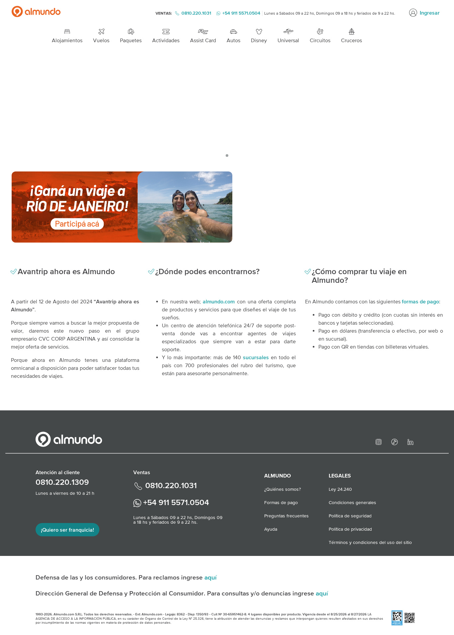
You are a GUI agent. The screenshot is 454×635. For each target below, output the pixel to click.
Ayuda (270, 529)
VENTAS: (164, 13)
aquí (210, 577)
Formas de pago (281, 502)
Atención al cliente (58, 472)
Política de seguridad (350, 515)
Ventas (141, 472)
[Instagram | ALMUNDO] (379, 441)
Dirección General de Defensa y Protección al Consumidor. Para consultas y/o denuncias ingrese (176, 593)
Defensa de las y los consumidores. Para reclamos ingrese (120, 577)
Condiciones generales (352, 502)
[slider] (227, 106)
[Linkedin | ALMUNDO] (410, 441)
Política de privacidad (350, 529)
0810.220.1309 (62, 481)
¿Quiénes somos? (282, 489)
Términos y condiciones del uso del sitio (370, 542)
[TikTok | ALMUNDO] (394, 441)
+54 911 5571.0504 (175, 502)
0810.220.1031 (196, 13)
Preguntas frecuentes (286, 515)
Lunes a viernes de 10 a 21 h (65, 493)
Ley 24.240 (340, 489)
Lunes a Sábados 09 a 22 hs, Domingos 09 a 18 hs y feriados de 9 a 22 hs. (329, 13)
